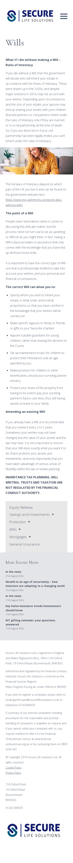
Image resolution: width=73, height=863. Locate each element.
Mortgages (18, 536)
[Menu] (63, 16)
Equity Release (21, 507)
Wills (13, 529)
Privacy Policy (13, 773)
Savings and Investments (29, 514)
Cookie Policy (14, 767)
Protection (17, 521)
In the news (13, 571)
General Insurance (24, 544)
